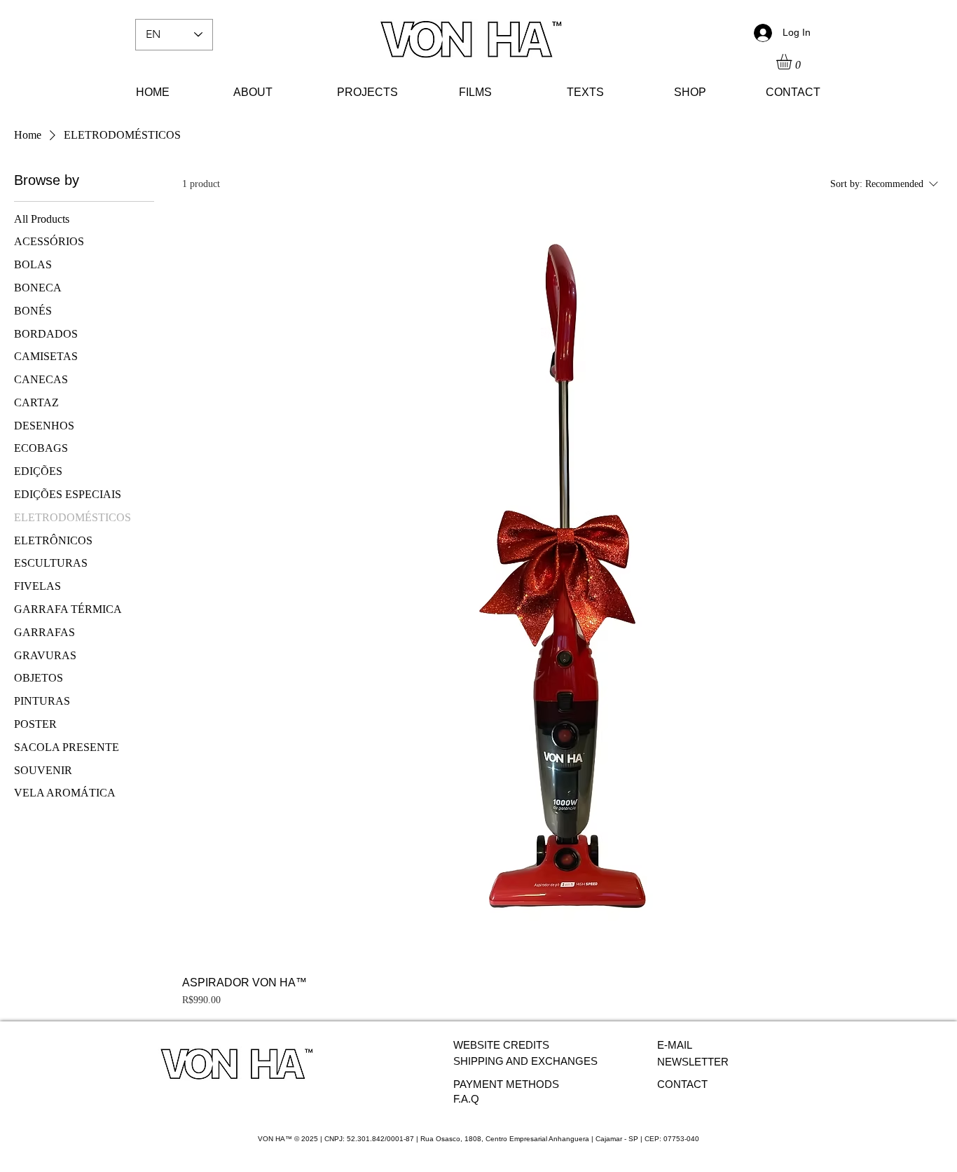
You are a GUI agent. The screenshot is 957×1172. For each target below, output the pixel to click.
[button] (793, 61)
